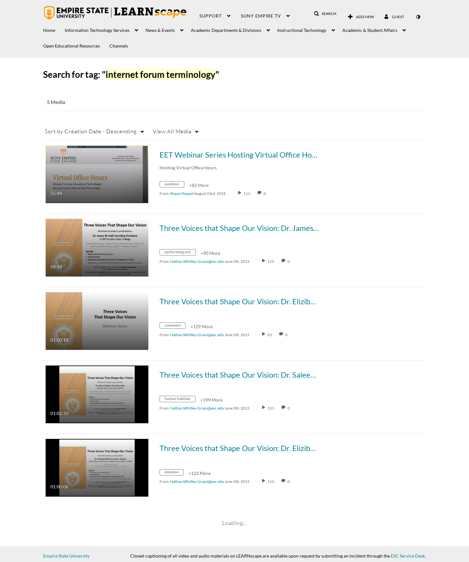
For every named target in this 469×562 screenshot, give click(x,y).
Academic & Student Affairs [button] (369, 30)
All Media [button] (172, 131)
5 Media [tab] (56, 102)
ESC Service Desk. (408, 555)
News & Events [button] (160, 30)
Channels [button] (118, 45)
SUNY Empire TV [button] (261, 15)
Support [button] (210, 15)
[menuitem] (54, 28)
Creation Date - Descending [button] (91, 131)
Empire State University (66, 555)
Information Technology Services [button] (97, 30)
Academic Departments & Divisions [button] (226, 30)
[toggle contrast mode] (418, 17)
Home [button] (49, 30)
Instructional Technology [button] (301, 30)
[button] (325, 13)
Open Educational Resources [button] (71, 45)
